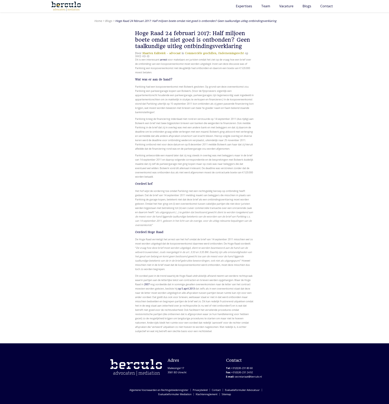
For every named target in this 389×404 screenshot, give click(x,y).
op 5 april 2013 (186, 288)
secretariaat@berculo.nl (244, 376)
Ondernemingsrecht (231, 53)
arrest (163, 59)
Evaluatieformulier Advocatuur (242, 390)
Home (98, 21)
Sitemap (226, 394)
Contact (326, 6)
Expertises (244, 6)
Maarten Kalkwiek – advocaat (161, 53)
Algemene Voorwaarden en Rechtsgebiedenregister (158, 390)
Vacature (286, 6)
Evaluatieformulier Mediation (174, 394)
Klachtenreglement (206, 394)
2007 (147, 284)
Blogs (307, 6)
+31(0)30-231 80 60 (239, 368)
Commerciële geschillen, (201, 53)
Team (265, 6)
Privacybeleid (200, 390)
